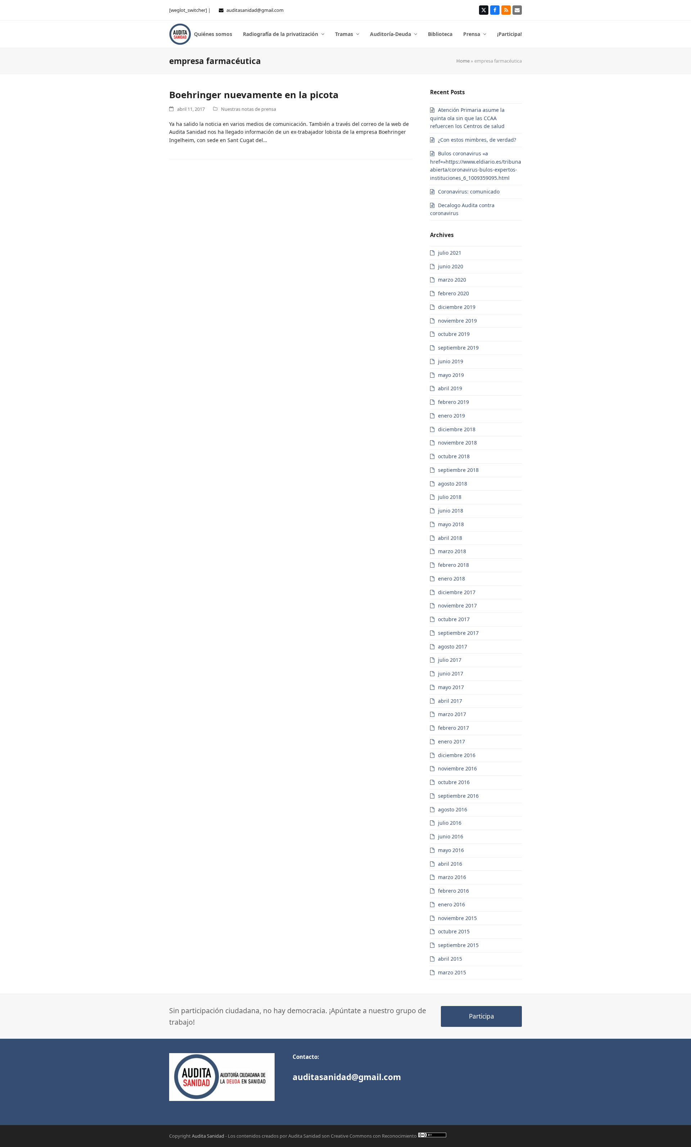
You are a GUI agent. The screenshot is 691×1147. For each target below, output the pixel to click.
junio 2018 (450, 510)
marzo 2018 (452, 551)
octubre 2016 (454, 782)
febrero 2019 (453, 402)
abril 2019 (450, 388)
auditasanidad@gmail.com (255, 10)
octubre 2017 (454, 619)
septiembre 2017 (458, 632)
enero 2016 (451, 904)
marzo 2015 (452, 972)
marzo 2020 (452, 279)
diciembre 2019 (456, 307)
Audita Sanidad (208, 1136)
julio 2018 (449, 496)
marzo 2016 (452, 877)
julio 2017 (449, 659)
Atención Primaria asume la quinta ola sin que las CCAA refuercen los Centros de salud (467, 118)
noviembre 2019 (457, 320)
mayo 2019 (451, 375)
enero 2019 (451, 415)
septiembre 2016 (458, 795)
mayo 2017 (451, 687)
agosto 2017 (452, 646)
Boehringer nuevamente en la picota (254, 94)
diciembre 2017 (456, 592)
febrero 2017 (453, 727)
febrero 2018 (453, 564)
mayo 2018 (451, 524)
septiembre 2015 (458, 945)
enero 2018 (451, 578)
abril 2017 (450, 700)
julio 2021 (449, 252)
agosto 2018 (452, 483)
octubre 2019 (454, 334)
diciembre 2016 (456, 755)
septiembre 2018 (458, 469)
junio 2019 (450, 361)
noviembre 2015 (457, 918)
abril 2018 (450, 537)
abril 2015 (450, 958)
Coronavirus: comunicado (469, 191)
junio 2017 (450, 673)
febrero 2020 (453, 293)
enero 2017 (451, 741)
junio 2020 (450, 266)
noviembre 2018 (457, 442)
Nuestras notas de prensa (248, 109)
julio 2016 (449, 822)
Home (463, 61)
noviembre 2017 (457, 605)
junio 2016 (450, 836)
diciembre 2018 (456, 429)
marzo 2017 (452, 714)
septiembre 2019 (458, 347)
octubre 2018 (454, 456)
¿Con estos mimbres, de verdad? (477, 139)
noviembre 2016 (457, 768)
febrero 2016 (453, 890)
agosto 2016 (452, 809)
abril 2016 (450, 863)
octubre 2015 (454, 931)
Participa (481, 1016)
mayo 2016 (451, 850)
